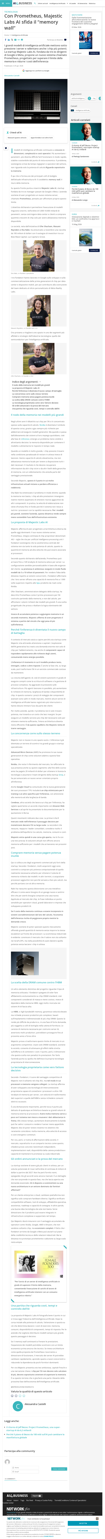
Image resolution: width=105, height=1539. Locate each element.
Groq (61, 775)
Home (6, 35)
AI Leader (72, 3)
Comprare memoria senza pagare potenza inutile (33, 397)
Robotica (92, 3)
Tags (22, 1500)
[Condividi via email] (15, 40)
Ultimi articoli (43, 3)
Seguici (35, 1496)
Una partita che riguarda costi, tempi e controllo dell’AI (36, 408)
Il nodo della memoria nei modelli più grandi (31, 385)
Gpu (38, 583)
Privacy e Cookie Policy (43, 1500)
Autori (16, 1500)
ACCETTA (83, 1523)
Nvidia (42, 425)
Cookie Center (8, 1503)
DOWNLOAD (94, 53)
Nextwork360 (11, 1512)
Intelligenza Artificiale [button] (57, 3)
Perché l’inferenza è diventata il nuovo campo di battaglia (36, 391)
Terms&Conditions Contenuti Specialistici (70, 1500)
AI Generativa (82, 3)
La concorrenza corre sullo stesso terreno (30, 394)
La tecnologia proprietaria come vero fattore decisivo (35, 403)
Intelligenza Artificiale (19, 35)
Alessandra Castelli (11, 75)
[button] (6, 3)
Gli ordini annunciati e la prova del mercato (30, 405)
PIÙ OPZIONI (83, 1530)
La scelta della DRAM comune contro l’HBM (31, 400)
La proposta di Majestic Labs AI (26, 388)
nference (25, 439)
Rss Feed (29, 1500)
